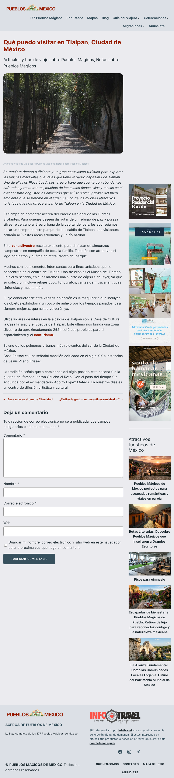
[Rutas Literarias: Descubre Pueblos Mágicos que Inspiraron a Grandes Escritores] (150, 516)
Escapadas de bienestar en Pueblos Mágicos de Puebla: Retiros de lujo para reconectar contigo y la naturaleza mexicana (149, 622)
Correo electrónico (19, 503)
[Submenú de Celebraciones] (168, 18)
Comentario (14, 435)
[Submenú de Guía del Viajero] (139, 18)
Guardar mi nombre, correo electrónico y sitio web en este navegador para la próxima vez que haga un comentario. (64, 545)
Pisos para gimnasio (149, 579)
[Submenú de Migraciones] (144, 26)
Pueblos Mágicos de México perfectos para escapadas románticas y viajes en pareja (149, 491)
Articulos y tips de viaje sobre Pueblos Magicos (48, 59)
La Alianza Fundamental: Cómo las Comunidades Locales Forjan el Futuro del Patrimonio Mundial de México (149, 675)
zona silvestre (23, 245)
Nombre (11, 484)
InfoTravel (125, 730)
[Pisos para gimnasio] (150, 564)
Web (6, 523)
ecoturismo (43, 335)
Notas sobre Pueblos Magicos (72, 163)
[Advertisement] (150, 109)
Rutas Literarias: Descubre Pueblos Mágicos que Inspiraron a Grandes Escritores (149, 538)
